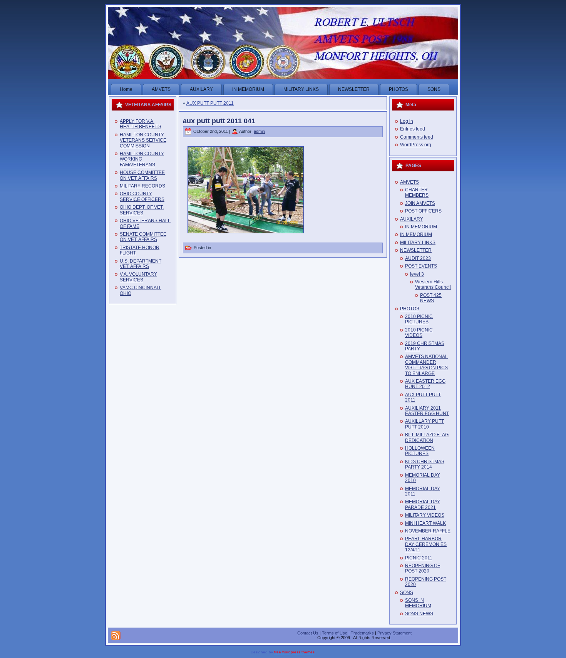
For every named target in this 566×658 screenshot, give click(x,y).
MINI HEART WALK (425, 523)
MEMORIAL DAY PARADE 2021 (422, 504)
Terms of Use (334, 633)
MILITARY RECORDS (142, 186)
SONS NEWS (419, 613)
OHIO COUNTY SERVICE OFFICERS (142, 196)
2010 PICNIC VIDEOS (419, 332)
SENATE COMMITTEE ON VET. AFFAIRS (143, 236)
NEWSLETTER (416, 250)
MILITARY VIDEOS (424, 515)
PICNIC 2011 (418, 558)
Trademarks (362, 633)
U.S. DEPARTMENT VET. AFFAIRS (140, 263)
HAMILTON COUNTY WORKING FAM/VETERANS (142, 159)
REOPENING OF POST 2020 (422, 568)
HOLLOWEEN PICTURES (420, 450)
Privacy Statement (394, 633)
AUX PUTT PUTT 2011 (210, 103)
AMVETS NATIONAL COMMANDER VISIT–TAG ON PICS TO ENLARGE (426, 365)
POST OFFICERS (423, 211)
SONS (406, 592)
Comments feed (416, 137)
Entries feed (412, 129)
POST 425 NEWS (431, 298)
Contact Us (307, 633)
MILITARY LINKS (417, 242)
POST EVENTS (421, 266)
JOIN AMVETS (420, 203)
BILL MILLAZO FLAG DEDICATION (427, 437)
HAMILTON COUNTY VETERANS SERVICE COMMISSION (143, 140)
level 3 (417, 274)
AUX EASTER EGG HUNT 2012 (425, 383)
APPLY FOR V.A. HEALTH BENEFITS (140, 124)
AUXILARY (411, 219)
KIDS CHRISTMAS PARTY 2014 (424, 464)
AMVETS (409, 182)
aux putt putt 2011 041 (219, 121)
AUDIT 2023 (418, 258)
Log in (406, 121)
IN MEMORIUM (421, 226)
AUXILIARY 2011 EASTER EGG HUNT (427, 410)
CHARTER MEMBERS (417, 192)
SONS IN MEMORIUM (418, 603)
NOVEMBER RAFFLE (427, 531)
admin (259, 131)
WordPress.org (415, 144)
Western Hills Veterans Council (433, 284)
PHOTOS (409, 308)
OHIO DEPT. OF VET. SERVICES (142, 209)
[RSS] (116, 635)
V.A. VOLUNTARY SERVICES (138, 276)
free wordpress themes (294, 652)
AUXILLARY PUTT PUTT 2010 (424, 424)
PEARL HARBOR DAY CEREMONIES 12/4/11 (426, 544)
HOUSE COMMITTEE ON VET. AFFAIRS (142, 175)
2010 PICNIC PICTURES (419, 319)
